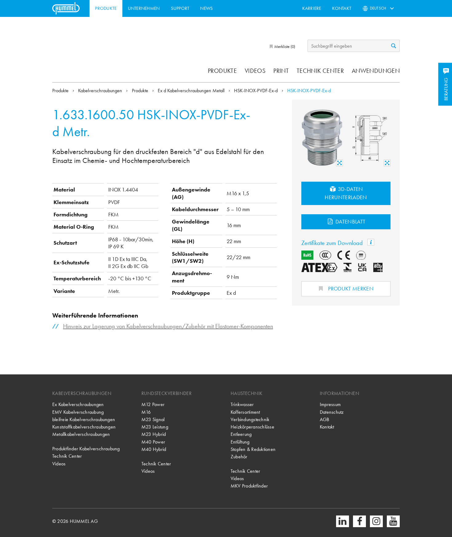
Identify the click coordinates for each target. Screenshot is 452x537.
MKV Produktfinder (249, 486)
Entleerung (241, 434)
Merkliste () (284, 46)
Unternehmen (144, 8)
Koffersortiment (245, 412)
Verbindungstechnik (250, 419)
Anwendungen (376, 71)
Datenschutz (332, 412)
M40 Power (153, 442)
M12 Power (153, 404)
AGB (324, 419)
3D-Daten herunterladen (346, 193)
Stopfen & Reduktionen (253, 449)
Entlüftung (240, 442)
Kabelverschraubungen (100, 90)
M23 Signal (153, 419)
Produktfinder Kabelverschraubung (86, 448)
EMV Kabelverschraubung (78, 412)
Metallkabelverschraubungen (81, 434)
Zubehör (239, 456)
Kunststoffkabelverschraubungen (84, 427)
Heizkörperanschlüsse (252, 427)
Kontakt (341, 8)
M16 (146, 412)
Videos (255, 71)
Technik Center (320, 71)
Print (281, 71)
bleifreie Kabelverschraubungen (83, 419)
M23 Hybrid (153, 434)
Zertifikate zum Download (332, 243)
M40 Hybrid (153, 449)
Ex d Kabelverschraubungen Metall (192, 90)
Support (180, 8)
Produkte (106, 8)
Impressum (330, 404)
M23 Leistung (154, 427)
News (206, 8)
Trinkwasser (242, 404)
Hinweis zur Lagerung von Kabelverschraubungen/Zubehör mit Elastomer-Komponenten (168, 326)
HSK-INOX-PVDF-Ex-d (256, 90)
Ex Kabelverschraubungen (78, 404)
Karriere (311, 8)
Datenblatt (350, 221)
